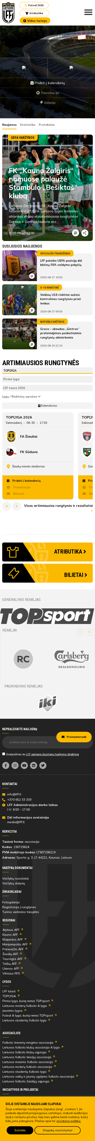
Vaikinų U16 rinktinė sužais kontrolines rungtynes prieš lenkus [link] (60, 299)
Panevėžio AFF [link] (13, 949)
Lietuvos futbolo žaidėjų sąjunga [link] (25, 1081)
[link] (8, 12)
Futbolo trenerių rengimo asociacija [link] (27, 1043)
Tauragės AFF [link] (12, 959)
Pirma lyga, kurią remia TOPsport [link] (25, 1001)
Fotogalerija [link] (11, 902)
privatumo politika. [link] (69, 1121)
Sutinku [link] (20, 1130)
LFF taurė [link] (9, 991)
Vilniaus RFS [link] (11, 973)
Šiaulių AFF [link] (10, 954)
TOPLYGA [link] (9, 996)
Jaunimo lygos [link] (12, 1011)
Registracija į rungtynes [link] (19, 907)
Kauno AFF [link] (10, 935)
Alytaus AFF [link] (10, 930)
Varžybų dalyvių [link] (13, 883)
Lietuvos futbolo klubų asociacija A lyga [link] (31, 1047)
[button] (80, 631)
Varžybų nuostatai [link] (15, 878)
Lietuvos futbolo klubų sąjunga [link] (24, 1052)
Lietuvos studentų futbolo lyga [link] (24, 1020)
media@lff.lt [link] (16, 822)
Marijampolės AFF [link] (15, 944)
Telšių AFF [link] (9, 964)
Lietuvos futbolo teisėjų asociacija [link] (26, 1057)
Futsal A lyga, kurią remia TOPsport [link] (27, 1015)
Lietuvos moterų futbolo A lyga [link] (24, 1006)
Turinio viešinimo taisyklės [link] (20, 912)
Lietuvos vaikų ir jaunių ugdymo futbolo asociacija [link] (38, 1076)
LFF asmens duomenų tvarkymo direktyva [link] (52, 754)
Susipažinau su (42, 754)
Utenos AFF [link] (10, 969)
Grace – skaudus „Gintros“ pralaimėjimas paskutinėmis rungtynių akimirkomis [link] (60, 333)
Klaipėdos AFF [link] (12, 939)
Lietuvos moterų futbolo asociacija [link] (27, 1067)
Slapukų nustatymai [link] (57, 1130)
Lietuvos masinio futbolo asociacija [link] (27, 1062)
